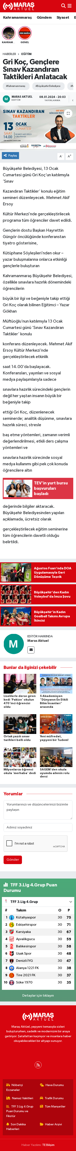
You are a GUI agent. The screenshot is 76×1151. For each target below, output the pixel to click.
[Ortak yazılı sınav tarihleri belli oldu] (20, 724)
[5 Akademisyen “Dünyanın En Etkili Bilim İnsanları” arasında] (56, 684)
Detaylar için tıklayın (38, 995)
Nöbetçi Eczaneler (14, 1087)
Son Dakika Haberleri (16, 1127)
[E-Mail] (30, 649)
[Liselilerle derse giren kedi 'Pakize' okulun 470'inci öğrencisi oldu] (20, 684)
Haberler (9, 54)
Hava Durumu (55, 1085)
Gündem (44, 18)
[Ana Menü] (70, 6)
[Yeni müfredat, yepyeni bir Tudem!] (56, 724)
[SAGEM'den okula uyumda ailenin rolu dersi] (56, 757)
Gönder (13, 860)
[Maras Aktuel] (14, 644)
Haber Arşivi (53, 1124)
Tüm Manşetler (55, 1106)
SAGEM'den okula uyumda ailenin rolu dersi (54, 773)
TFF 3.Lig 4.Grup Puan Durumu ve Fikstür (20, 1111)
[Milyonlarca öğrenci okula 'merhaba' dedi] (20, 757)
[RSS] (38, 1064)
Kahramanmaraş (17, 18)
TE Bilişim (48, 1145)
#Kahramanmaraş (15, 86)
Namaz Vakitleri (22, 1098)
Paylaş (12, 155)
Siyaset (63, 18)
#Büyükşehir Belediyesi (47, 86)
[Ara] (63, 6)
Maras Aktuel (38, 640)
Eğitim (26, 54)
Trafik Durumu (54, 1098)
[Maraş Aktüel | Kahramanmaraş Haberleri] (18, 6)
